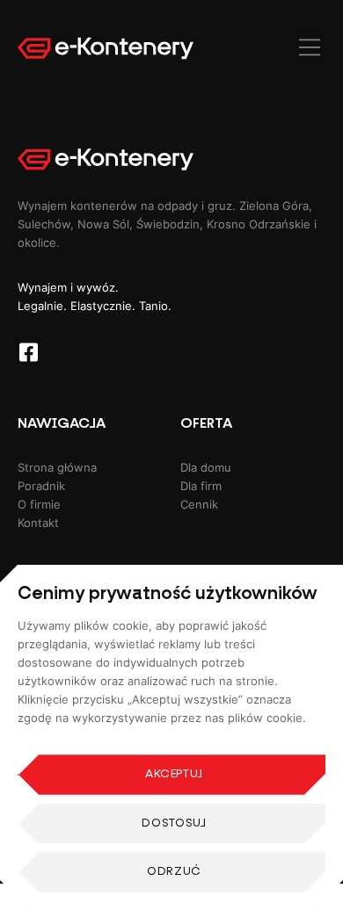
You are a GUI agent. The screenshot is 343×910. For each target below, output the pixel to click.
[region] (171, 737)
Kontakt (38, 523)
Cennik (199, 504)
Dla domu (205, 467)
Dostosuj (174, 823)
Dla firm (201, 486)
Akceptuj (174, 774)
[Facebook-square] (28, 352)
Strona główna (57, 467)
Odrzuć (174, 871)
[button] (309, 48)
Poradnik (41, 486)
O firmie (39, 504)
